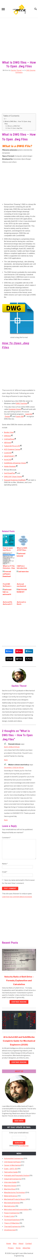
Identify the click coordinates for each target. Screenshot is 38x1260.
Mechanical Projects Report (15, 1199)
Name (5, 864)
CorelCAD (8, 453)
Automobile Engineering (13, 1158)
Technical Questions (12, 1220)
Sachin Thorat (16, 70)
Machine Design (10, 1186)
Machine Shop (9, 1189)
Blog (15, 1243)
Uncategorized (10, 1230)
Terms (18, 1248)
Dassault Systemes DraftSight (15, 480)
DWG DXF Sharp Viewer (13, 476)
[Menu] (3, 9)
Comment (6, 838)
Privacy (11, 1248)
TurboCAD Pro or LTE (12, 446)
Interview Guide (10, 1182)
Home (8, 1243)
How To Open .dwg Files (15, 128)
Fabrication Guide (11, 1172)
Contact (28, 1243)
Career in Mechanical (12, 1165)
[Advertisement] (19, 41)
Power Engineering (11, 1213)
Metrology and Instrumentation (16, 1209)
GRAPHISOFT (9, 456)
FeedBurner (24, 1146)
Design (7, 416)
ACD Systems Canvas (12, 449)
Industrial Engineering (12, 1179)
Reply (6, 760)
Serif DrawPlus (9, 473)
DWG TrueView (21, 403)
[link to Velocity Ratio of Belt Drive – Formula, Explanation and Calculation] (19, 960)
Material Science (10, 1196)
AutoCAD (28, 414)
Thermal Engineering (12, 1226)
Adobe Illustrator (10, 466)
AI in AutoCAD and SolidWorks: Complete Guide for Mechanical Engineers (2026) (19, 1041)
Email (4, 872)
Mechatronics (9, 1206)
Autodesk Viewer (15, 409)
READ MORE (19, 1121)
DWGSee (7, 436)
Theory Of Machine (11, 1223)
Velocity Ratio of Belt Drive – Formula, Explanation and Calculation (19, 981)
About (21, 1243)
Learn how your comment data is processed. (17, 896)
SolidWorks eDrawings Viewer (15, 463)
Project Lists (9, 1216)
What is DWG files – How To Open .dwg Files (17, 123)
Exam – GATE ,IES (10, 1169)
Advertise (26, 1248)
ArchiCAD (7, 459)
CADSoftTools (9, 439)
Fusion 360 (20, 416)
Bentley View (9, 432)
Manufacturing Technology (14, 1192)
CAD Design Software (12, 1162)
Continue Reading (19, 1002)
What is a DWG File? (13, 126)
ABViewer (7, 442)
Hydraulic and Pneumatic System (16, 1175)
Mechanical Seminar (12, 1203)
